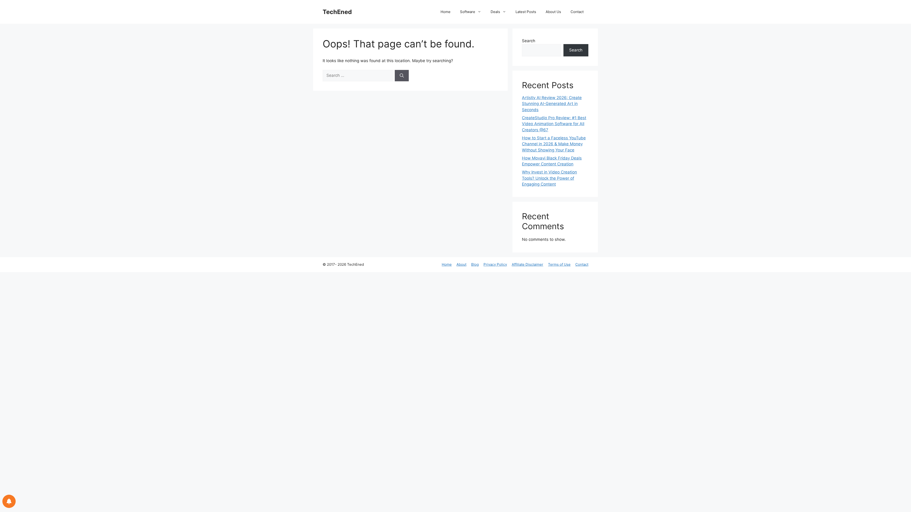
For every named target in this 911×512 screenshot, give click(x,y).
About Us (553, 11)
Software (467, 11)
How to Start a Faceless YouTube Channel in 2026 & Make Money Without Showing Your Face (554, 144)
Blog (475, 264)
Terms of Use (559, 264)
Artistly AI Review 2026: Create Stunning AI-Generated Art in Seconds (552, 103)
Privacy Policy (495, 264)
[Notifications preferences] (9, 501)
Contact (577, 11)
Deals (495, 11)
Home (446, 11)
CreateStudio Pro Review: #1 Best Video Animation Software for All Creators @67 (554, 123)
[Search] (402, 75)
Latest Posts (526, 11)
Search (528, 40)
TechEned (337, 11)
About (461, 264)
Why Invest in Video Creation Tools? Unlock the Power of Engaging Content (549, 178)
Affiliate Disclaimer (527, 264)
